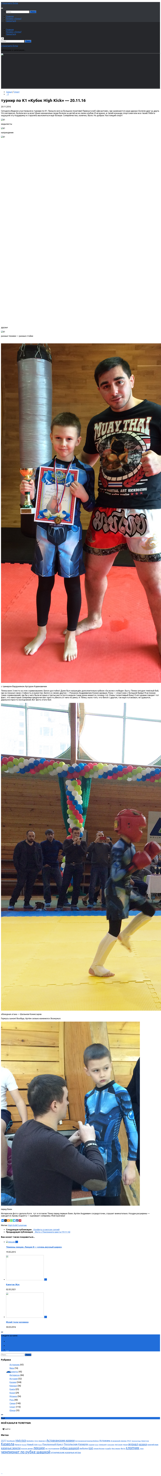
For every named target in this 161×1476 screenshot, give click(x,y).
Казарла (7, 1444)
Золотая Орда (136, 1441)
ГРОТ (129, 1441)
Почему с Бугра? (14, 18)
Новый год (32, 1444)
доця (125, 1444)
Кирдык (13, 1386)
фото (123, 1448)
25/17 (3, 1441)
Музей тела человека (17, 1322)
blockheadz (11, 1441)
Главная (10, 16)
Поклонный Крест (52, 1444)
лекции (39, 1448)
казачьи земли (11, 1448)
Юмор (12, 1410)
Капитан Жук (12, 1284)
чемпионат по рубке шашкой (25, 1452)
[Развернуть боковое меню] (2, 1414)
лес (46, 1448)
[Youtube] (7, 1349)
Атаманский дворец (119, 1441)
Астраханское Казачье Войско (87, 1441)
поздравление (53, 1448)
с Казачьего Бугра (9, 3)
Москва (24, 1444)
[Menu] (2, 8)
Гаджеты (14, 1372)
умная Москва (99, 1448)
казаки (143, 1444)
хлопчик (23, 1225)
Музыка (13, 1396)
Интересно (15, 1375)
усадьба (108, 1448)
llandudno (30, 1441)
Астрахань (15, 1364)
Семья (9, 92)
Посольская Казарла (76, 1444)
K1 (17, 1225)
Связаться (11, 21)
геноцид (103, 1444)
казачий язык (153, 1445)
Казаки (13, 1382)
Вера (12, 1368)
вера (96, 1444)
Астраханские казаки (60, 1440)
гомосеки (110, 1444)
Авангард (42, 1441)
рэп (90, 1448)
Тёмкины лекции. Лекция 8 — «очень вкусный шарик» (34, 1247)
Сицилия (91, 1444)
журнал (133, 1444)
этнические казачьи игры (66, 1452)
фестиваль (116, 1448)
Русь (12, 1400)
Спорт (17, 92)
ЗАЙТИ (7, 1429)
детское (119, 1444)
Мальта (18, 1445)
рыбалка (84, 1448)
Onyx (36, 1441)
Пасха (40, 1444)
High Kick (12, 1225)
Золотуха (145, 1441)
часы (142, 1448)
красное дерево (27, 1448)
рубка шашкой (69, 1448)
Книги (12, 1389)
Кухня (12, 1393)
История (14, 1379)
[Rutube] (7, 1341)
